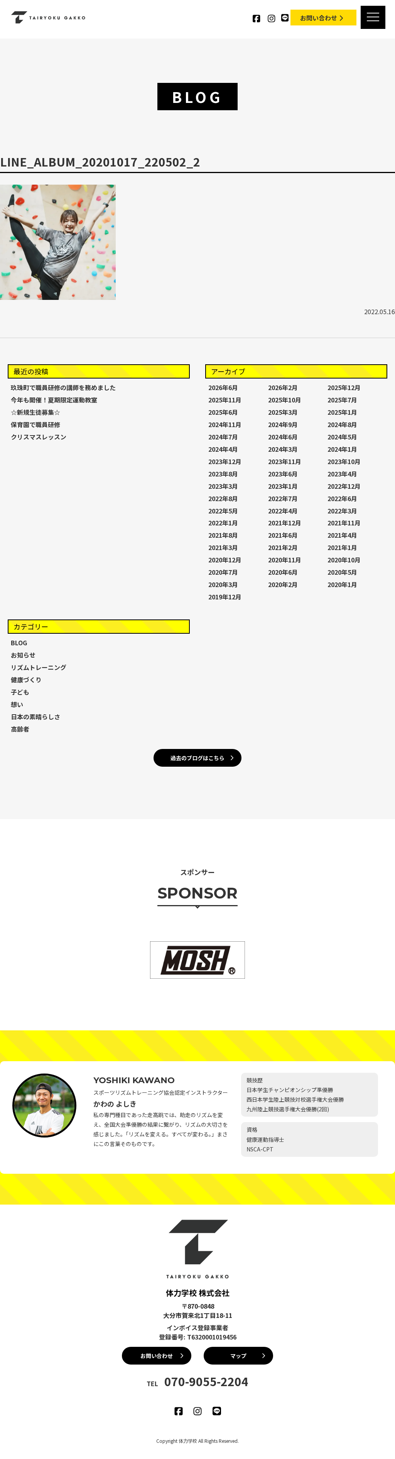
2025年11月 (224, 399)
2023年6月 (283, 473)
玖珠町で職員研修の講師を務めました (63, 387)
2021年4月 (342, 535)
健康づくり (26, 679)
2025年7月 (342, 399)
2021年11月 (344, 522)
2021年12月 (284, 522)
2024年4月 (223, 449)
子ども (20, 692)
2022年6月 (342, 498)
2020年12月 (224, 559)
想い (17, 704)
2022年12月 (344, 486)
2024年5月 (342, 436)
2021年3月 (223, 547)
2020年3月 (223, 584)
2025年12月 (344, 387)
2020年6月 (283, 572)
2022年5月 (223, 510)
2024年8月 (342, 424)
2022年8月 (223, 498)
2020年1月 (342, 584)
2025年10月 (284, 399)
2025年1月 (342, 412)
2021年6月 (283, 535)
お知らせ (23, 655)
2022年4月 (283, 510)
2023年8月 (223, 473)
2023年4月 (342, 473)
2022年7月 (283, 498)
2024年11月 (224, 424)
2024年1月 (342, 449)
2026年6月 (223, 387)
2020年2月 (283, 584)
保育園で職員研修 (35, 424)
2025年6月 (223, 412)
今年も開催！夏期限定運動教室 (54, 399)
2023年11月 (284, 461)
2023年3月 (223, 486)
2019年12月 (224, 596)
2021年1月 (342, 547)
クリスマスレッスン (38, 436)
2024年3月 (283, 449)
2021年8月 (223, 535)
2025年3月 (283, 412)
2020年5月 (342, 572)
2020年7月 (223, 572)
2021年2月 (283, 547)
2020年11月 (284, 559)
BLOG (19, 642)
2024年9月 (283, 424)
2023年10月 (344, 461)
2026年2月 (283, 387)
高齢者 (20, 729)
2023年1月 (283, 486)
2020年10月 (344, 559)
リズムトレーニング (38, 667)
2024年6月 (283, 436)
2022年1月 (223, 522)
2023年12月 (224, 461)
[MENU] (373, 17)
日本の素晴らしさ (35, 716)
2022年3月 (342, 510)
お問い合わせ (318, 17)
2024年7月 (223, 436)
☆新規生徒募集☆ (35, 412)
